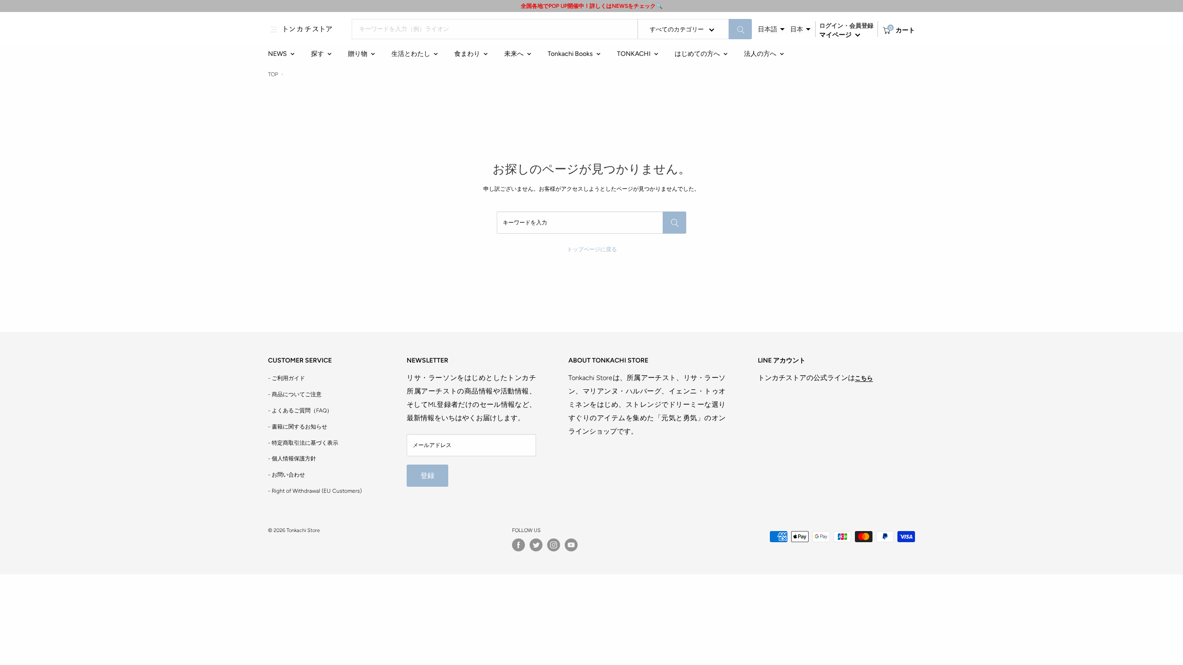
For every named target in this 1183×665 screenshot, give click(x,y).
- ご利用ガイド (286, 378)
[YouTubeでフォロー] (571, 544)
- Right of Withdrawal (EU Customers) (315, 491)
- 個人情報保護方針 (292, 458)
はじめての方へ (697, 54)
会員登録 (861, 25)
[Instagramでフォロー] (553, 544)
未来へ (514, 54)
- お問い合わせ (286, 475)
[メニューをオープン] (273, 29)
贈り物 (357, 54)
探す (317, 54)
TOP (273, 74)
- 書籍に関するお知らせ (297, 426)
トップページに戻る (592, 249)
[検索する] (740, 29)
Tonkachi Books (570, 54)
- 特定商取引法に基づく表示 (303, 443)
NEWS (277, 54)
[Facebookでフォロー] (518, 544)
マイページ (836, 35)
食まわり (467, 54)
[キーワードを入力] (674, 223)
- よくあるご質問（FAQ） (300, 410)
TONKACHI (634, 54)
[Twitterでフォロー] (536, 544)
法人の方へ (760, 54)
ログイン (831, 25)
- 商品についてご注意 (295, 394)
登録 (427, 476)
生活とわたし (410, 54)
